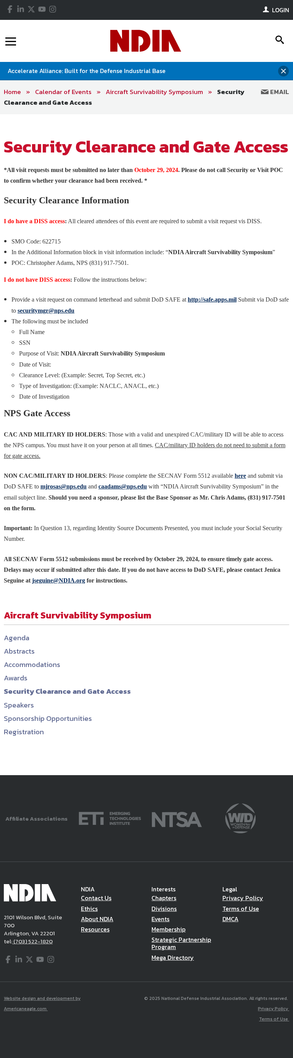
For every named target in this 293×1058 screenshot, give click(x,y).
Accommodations (32, 664)
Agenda (16, 637)
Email (279, 92)
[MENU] (10, 41)
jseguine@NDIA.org (58, 580)
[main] (146, 444)
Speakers (19, 705)
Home (12, 92)
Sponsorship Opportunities (48, 718)
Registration (24, 731)
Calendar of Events (63, 92)
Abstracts (19, 651)
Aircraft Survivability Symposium (154, 92)
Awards (15, 677)
